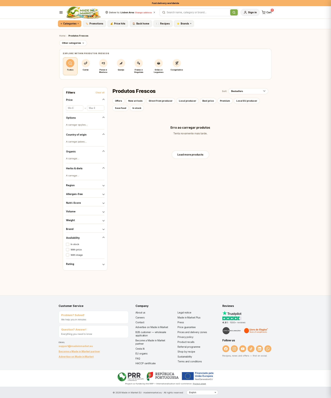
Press (181, 322)
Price (69, 99)
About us (140, 312)
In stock (75, 244)
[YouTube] (242, 348)
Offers (118, 101)
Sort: (224, 91)
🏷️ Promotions (94, 23)
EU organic (142, 353)
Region (70, 185)
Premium (225, 101)
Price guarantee (187, 327)
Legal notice (184, 312)
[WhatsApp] (267, 348)
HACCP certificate (146, 363)
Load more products (190, 154)
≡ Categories (69, 23)
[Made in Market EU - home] (83, 12)
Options (71, 117)
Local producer (187, 101)
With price (76, 249)
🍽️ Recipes (163, 23)
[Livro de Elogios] (256, 331)
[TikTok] (251, 348)
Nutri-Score (73, 202)
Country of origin (76, 134)
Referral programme (189, 346)
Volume (71, 211)
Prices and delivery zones (192, 332)
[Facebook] (225, 348)
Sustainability (185, 356)
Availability (72, 237)
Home (62, 35)
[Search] (234, 12)
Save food (120, 108)
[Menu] (61, 12)
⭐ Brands (184, 23)
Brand (69, 229)
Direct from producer (161, 101)
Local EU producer (246, 101)
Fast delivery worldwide (165, 3)
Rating (70, 263)
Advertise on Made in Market (76, 356)
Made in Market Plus (189, 317)
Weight (70, 220)
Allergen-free (74, 194)
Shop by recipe (186, 351)
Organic (71, 151)
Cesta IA (140, 348)
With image (77, 255)
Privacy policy (185, 336)
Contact (140, 322)
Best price (208, 101)
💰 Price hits (117, 23)
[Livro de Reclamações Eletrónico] (231, 330)
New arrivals (135, 101)
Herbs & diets (74, 168)
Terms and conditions (190, 361)
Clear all (100, 92)
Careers (140, 317)
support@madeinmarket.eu (76, 346)
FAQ (138, 358)
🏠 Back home (140, 23)
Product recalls (186, 341)
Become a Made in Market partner (79, 351)
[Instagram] (234, 348)
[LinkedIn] (259, 348)
